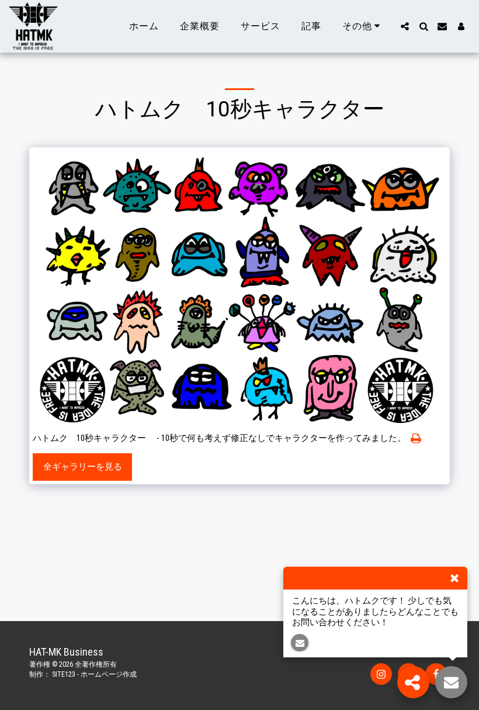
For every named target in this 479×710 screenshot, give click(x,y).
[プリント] (416, 438)
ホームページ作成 (109, 674)
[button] (405, 26)
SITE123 (63, 674)
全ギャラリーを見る (82, 466)
